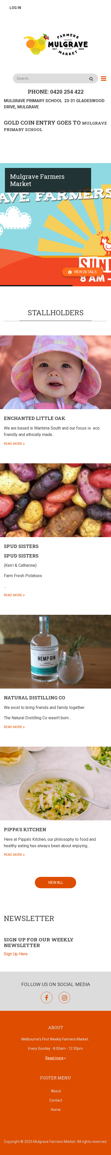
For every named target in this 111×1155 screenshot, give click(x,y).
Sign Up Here (16, 953)
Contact (55, 1100)
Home (56, 1110)
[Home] (55, 44)
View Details (85, 272)
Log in (15, 8)
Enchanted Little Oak (34, 418)
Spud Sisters (21, 546)
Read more (54, 1058)
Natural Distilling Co (34, 697)
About (56, 1091)
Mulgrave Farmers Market (37, 180)
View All (55, 883)
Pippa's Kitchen (25, 829)
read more (13, 443)
